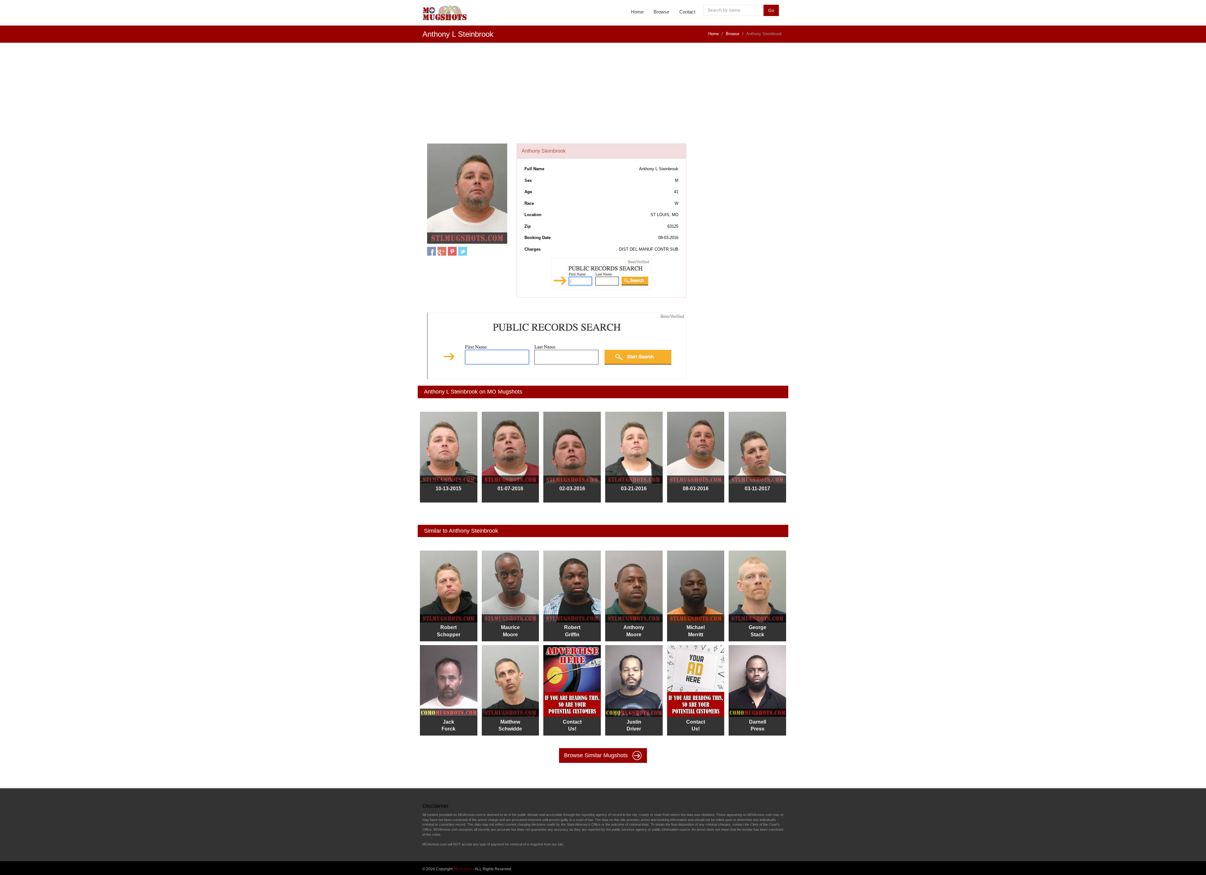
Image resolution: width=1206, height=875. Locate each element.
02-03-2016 (572, 488)
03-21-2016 (634, 488)
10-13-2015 (448, 488)
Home (637, 11)
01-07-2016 (510, 488)
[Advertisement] (603, 96)
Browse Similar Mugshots (596, 755)
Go (771, 10)
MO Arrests (463, 869)
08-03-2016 (696, 488)
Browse (661, 11)
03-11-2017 (757, 488)
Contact (687, 11)
